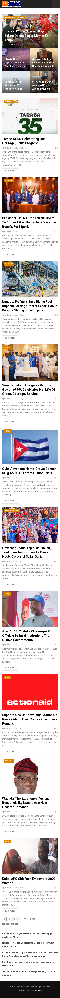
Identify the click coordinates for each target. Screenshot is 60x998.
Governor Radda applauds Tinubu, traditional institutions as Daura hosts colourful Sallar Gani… (26, 552)
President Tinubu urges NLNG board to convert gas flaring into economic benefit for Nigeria (29, 222)
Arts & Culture (12, 510)
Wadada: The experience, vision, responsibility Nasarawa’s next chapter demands (25, 803)
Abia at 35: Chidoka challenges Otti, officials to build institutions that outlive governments (28, 636)
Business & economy (14, 17)
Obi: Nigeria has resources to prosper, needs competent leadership (13, 89)
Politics (9, 761)
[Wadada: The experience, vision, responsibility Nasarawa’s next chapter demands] (30, 776)
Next (32, 919)
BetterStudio (37, 991)
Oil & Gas (9, 180)
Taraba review (11, 101)
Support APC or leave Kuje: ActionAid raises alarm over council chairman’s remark (29, 719)
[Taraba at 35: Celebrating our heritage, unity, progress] (30, 116)
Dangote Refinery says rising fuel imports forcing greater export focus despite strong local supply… (29, 306)
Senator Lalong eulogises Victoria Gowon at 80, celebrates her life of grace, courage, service (28, 389)
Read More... (10, 171)
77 (25, 919)
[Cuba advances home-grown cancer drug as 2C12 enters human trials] (30, 446)
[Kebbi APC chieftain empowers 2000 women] (30, 856)
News (7, 347)
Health (8, 431)
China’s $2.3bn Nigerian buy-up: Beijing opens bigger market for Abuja (27, 35)
